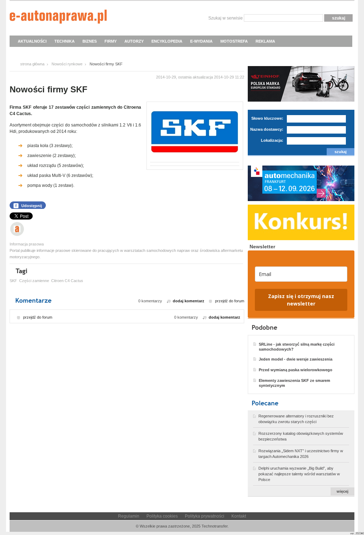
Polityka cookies (162, 516)
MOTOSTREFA (234, 41)
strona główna (32, 64)
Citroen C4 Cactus (67, 281)
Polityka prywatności (204, 516)
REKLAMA (265, 41)
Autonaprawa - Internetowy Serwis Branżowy (58, 17)
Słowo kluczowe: (267, 118)
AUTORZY (134, 41)
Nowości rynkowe (67, 64)
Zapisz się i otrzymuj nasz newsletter (301, 300)
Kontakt (238, 516)
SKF (13, 281)
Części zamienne (34, 281)
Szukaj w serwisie (225, 18)
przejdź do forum (229, 301)
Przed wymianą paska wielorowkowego (295, 370)
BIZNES (89, 41)
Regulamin (128, 516)
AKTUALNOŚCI (32, 41)
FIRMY (111, 41)
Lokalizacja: (272, 140)
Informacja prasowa (27, 244)
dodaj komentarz (188, 301)
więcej (342, 491)
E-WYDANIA (201, 41)
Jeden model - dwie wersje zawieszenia (295, 359)
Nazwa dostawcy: (266, 129)
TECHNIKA (64, 41)
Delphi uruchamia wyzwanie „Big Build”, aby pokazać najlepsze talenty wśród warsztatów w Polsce (299, 474)
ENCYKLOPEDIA (166, 41)
